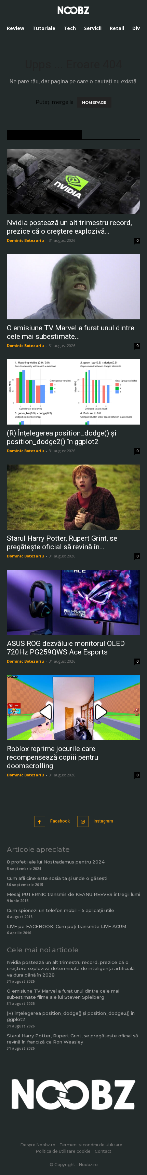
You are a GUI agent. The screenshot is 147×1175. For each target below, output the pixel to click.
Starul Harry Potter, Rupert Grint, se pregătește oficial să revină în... (62, 542)
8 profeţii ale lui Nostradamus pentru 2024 (56, 862)
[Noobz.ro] (73, 10)
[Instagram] (83, 821)
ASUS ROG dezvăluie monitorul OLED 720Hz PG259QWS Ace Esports (66, 647)
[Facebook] (39, 821)
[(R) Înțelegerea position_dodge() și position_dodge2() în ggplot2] (73, 392)
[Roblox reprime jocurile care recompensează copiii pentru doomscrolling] (73, 707)
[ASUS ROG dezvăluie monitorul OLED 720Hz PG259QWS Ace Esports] (73, 602)
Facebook (60, 821)
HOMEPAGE (94, 102)
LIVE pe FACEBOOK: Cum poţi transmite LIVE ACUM (66, 926)
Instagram (103, 821)
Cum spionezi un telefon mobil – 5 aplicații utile (60, 910)
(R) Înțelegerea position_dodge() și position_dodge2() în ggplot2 (62, 437)
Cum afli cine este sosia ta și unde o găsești (57, 878)
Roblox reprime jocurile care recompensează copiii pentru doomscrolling (52, 757)
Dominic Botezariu (25, 240)
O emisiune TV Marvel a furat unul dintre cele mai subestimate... (70, 332)
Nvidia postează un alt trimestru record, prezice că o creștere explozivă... (69, 227)
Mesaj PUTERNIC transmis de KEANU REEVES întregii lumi (73, 894)
